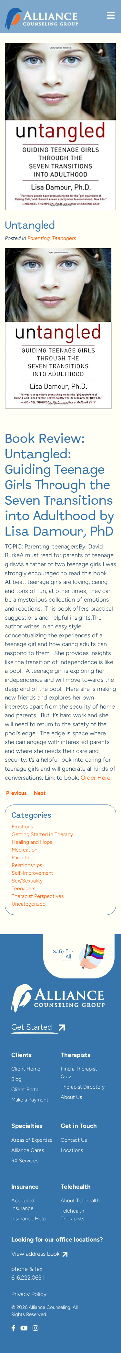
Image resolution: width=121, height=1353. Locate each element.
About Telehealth (80, 1201)
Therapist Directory (83, 1087)
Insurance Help (28, 1219)
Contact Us (74, 1140)
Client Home (25, 1069)
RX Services (24, 1161)
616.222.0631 (27, 1278)
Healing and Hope (32, 842)
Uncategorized (28, 904)
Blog (16, 1079)
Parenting (38, 238)
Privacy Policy (28, 1295)
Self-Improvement (32, 873)
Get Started (31, 1028)
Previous (15, 793)
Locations (72, 1150)
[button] (110, 16)
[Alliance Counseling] (41, 19)
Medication (24, 850)
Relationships (27, 865)
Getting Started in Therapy (42, 834)
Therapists (75, 1056)
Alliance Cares (27, 1150)
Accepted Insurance (22, 1204)
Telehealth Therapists (72, 1215)
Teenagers (64, 238)
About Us (71, 1097)
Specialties (27, 1126)
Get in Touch (79, 1126)
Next (40, 793)
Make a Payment (29, 1100)
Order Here (95, 778)
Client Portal (25, 1089)
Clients (21, 1056)
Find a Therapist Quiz (79, 1073)
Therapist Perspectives (38, 896)
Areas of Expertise (32, 1140)
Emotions (22, 827)
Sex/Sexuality (27, 881)
